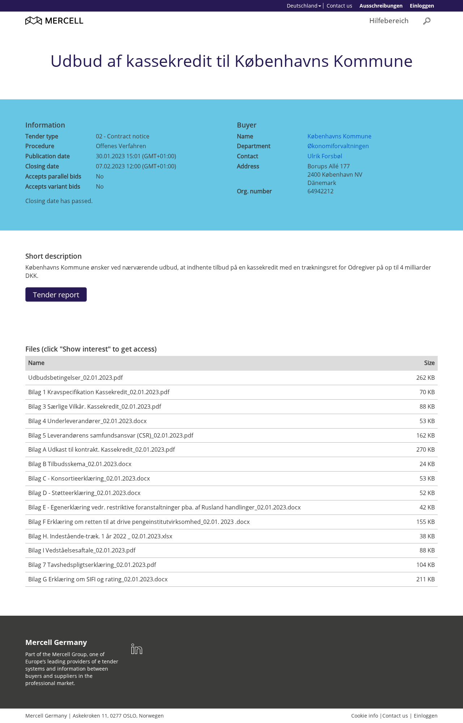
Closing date (42, 166)
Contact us (339, 5)
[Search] (427, 21)
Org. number (254, 191)
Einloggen (422, 5)
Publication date (47, 156)
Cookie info (364, 715)
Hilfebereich (389, 20)
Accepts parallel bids (53, 176)
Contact (247, 156)
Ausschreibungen (381, 5)
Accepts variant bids (52, 186)
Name (245, 136)
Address (248, 166)
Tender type (41, 136)
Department (254, 146)
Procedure (39, 146)
